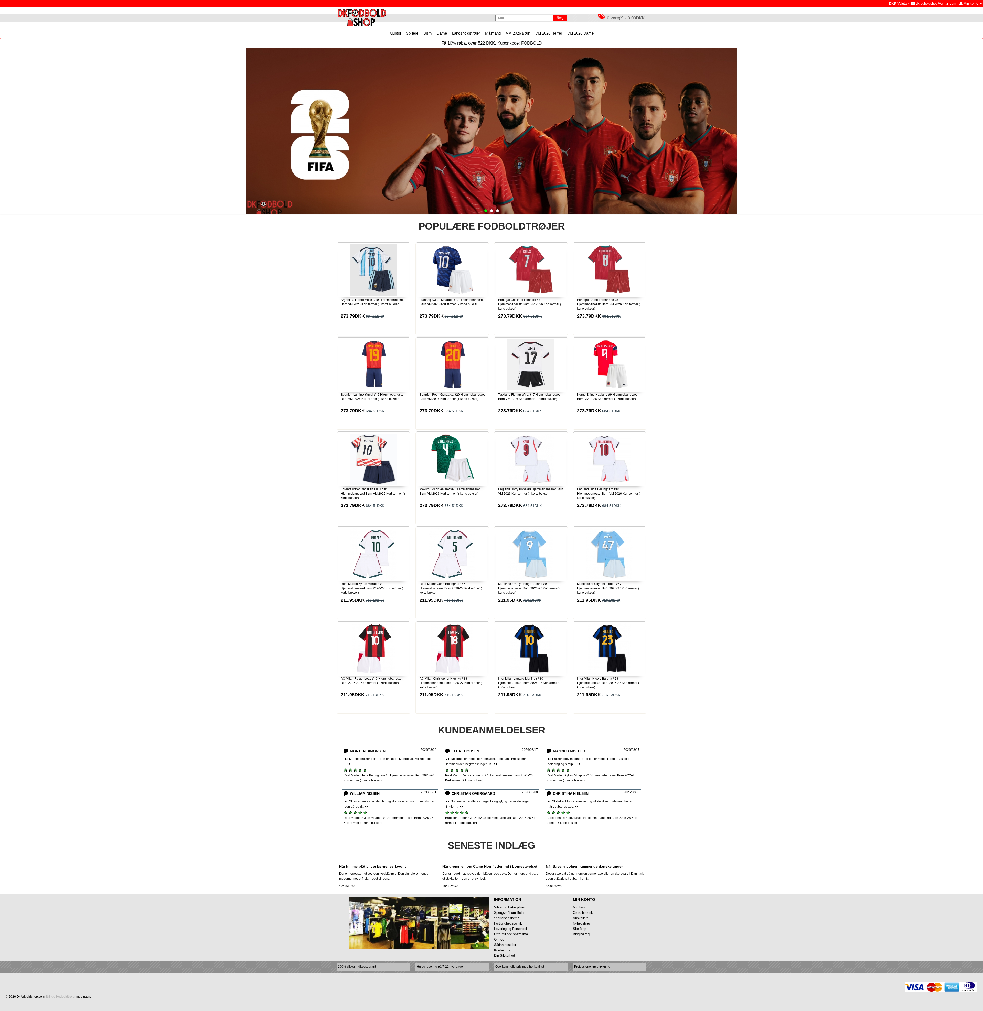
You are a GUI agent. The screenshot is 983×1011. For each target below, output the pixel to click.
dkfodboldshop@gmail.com (935, 3)
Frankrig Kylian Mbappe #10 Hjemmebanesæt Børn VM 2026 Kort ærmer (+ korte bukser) (452, 301)
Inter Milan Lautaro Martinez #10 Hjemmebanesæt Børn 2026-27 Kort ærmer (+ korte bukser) (530, 682)
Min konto (580, 907)
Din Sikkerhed (504, 956)
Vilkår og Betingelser (509, 907)
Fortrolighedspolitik (508, 923)
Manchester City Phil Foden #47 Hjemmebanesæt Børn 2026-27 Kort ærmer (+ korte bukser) (609, 587)
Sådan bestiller (505, 945)
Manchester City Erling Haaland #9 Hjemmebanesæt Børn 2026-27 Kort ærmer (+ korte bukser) (530, 587)
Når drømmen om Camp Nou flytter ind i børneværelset (489, 866)
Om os (499, 939)
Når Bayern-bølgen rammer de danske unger (584, 866)
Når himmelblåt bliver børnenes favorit (372, 866)
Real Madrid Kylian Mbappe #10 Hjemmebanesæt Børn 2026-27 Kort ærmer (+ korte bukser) (373, 587)
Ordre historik (583, 913)
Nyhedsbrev (582, 923)
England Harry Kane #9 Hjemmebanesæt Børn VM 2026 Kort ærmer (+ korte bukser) (530, 491)
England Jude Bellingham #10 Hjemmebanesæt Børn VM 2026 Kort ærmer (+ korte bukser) (609, 493)
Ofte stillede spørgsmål (511, 934)
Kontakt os (502, 950)
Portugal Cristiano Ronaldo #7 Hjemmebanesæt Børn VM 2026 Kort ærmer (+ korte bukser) (530, 303)
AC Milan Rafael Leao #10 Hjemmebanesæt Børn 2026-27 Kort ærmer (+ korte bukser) (371, 680)
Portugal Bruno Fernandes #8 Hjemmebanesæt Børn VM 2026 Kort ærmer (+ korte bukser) (609, 303)
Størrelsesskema (506, 918)
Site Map (579, 929)
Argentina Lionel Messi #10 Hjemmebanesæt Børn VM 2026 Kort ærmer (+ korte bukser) (372, 301)
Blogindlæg (581, 934)
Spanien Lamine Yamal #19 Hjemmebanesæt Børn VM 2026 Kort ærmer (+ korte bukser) (372, 396)
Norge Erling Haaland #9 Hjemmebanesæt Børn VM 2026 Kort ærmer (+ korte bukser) (607, 396)
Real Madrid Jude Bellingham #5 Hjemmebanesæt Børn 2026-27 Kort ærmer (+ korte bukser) (452, 587)
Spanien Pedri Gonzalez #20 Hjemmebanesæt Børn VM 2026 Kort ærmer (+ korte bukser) (452, 396)
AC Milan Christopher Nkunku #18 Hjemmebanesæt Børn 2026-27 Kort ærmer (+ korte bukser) (452, 682)
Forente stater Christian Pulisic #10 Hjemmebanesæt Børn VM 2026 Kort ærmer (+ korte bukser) (373, 493)
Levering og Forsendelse (512, 929)
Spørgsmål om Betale (510, 913)
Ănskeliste (581, 918)
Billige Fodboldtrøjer (61, 996)
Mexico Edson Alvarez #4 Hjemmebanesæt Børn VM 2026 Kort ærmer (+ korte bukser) (450, 491)
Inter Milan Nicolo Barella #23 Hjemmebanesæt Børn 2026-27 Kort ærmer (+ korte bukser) (609, 682)
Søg (560, 17)
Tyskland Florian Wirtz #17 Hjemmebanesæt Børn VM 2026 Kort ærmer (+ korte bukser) (529, 396)
